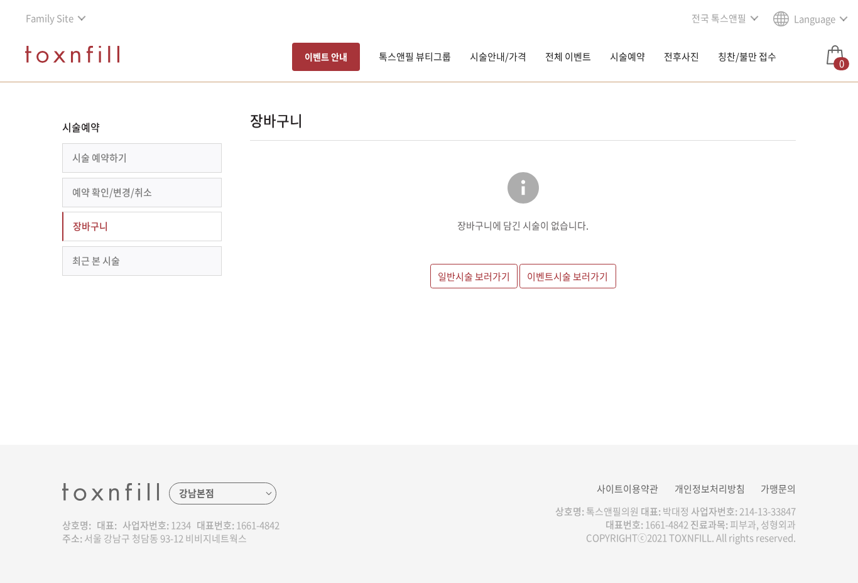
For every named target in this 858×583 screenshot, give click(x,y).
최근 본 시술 (96, 261)
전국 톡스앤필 (719, 18)
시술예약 (627, 56)
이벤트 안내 (326, 56)
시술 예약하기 (99, 158)
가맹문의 (778, 489)
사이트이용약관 (627, 489)
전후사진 (681, 56)
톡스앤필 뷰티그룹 (415, 56)
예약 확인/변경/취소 (112, 192)
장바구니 (90, 226)
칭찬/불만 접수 (747, 56)
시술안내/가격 (498, 56)
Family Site (49, 18)
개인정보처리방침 (710, 489)
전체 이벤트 (568, 56)
